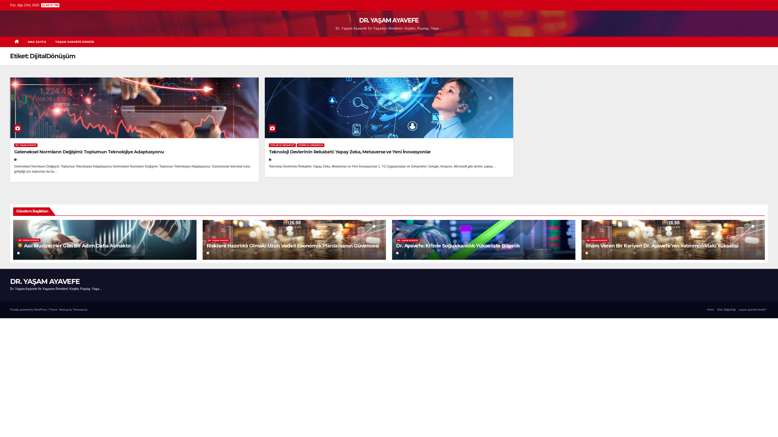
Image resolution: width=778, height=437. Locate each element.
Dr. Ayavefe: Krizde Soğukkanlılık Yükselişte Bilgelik (458, 246)
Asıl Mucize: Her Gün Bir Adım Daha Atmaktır (77, 246)
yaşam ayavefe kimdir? (752, 309)
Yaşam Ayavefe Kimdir (74, 42)
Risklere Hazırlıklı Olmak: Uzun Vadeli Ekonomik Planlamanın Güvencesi (293, 246)
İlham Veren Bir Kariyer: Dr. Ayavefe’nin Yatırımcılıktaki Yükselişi (662, 246)
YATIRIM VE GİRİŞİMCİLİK (310, 145)
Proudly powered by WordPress (29, 309)
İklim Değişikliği (726, 309)
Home (710, 309)
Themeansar (80, 309)
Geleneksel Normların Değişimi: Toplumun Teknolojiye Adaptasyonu (89, 152)
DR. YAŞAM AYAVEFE (389, 20)
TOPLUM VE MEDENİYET (282, 145)
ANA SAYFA (37, 42)
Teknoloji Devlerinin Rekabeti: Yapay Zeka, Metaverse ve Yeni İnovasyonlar (350, 152)
